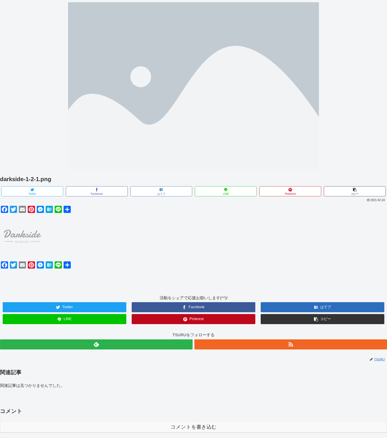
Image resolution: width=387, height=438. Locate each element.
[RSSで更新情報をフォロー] (290, 344)
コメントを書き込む (194, 427)
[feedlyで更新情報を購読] (96, 344)
